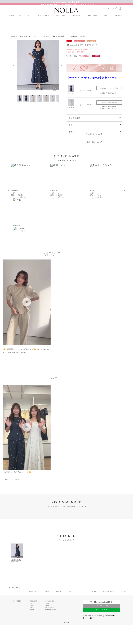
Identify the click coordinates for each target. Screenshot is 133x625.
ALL (8, 592)
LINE (110, 615)
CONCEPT (17, 601)
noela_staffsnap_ (98, 615)
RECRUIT (32, 609)
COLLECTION (44, 16)
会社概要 (47, 603)
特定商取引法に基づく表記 (50, 609)
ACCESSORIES (108, 592)
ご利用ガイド (32, 605)
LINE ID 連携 (101, 609)
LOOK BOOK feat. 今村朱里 (66, 2)
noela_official (88, 615)
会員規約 (47, 605)
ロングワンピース (42, 36)
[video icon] (26, 302)
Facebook (87, 617)
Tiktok (93, 617)
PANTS (71, 592)
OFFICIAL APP (101, 605)
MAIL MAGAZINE (103, 602)
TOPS (47, 592)
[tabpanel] (29, 181)
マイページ (32, 603)
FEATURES (92, 16)
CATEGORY (14, 16)
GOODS (123, 592)
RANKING (77, 16)
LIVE (106, 615)
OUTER (20, 592)
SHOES (93, 592)
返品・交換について (94, 142)
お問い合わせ (32, 607)
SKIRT (58, 592)
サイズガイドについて (95, 134)
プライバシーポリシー (49, 607)
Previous (13, 65)
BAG (82, 592)
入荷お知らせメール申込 (109, 88)
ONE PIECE (25, 36)
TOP (13, 36)
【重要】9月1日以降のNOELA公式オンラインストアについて (67, 4)
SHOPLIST (119, 16)
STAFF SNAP (61, 16)
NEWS (106, 16)
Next (61, 65)
